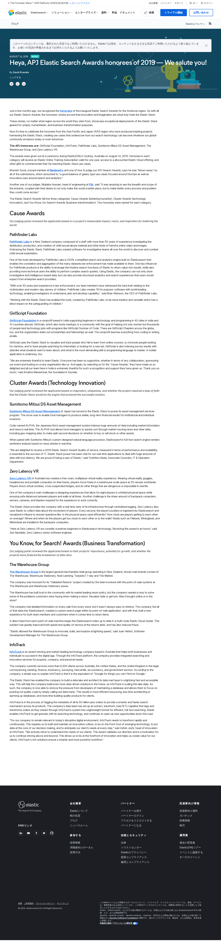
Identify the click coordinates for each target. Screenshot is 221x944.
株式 (182, 825)
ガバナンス (186, 815)
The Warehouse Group (24, 571)
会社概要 (153, 3)
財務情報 (185, 820)
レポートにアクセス (80, 3)
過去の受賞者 (187, 842)
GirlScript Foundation (23, 320)
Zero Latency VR (20, 478)
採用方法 (75, 852)
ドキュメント (127, 12)
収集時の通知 (105, 923)
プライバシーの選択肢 (123, 923)
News (35, 56)
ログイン (208, 3)
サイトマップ (63, 903)
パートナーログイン (132, 815)
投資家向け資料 (189, 810)
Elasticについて (79, 810)
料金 (114, 12)
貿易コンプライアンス (134, 857)
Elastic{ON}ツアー (190, 847)
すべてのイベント (190, 857)
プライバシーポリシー (45, 903)
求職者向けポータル (81, 847)
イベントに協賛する (191, 852)
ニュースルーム (79, 825)
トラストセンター (131, 847)
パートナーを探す (131, 810)
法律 (123, 842)
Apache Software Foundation (123, 918)
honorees (66, 110)
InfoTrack (16, 651)
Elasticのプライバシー (134, 852)
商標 (20, 903)
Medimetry (56, 170)
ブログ (15, 23)
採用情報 (75, 842)
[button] (206, 45)
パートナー (166, 3)
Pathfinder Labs (20, 241)
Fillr (91, 184)
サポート (178, 3)
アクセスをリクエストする (136, 820)
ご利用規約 (29, 903)
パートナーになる (131, 825)
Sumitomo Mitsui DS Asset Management (35, 411)
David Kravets (21, 72)
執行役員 (75, 815)
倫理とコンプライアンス (135, 862)
